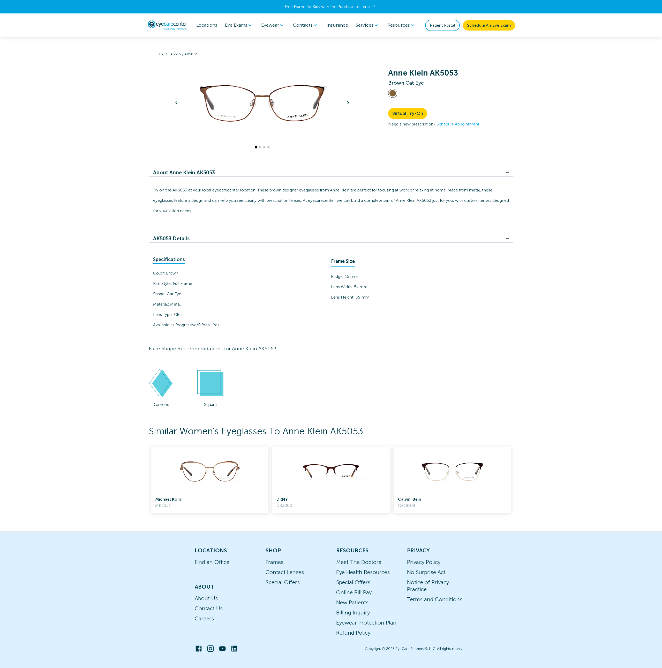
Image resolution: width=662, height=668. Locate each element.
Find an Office (212, 562)
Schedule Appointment (458, 124)
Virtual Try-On (407, 113)
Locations (206, 25)
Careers (204, 618)
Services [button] (364, 25)
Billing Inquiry (353, 612)
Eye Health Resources (363, 572)
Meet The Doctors (358, 562)
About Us (206, 598)
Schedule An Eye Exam (489, 25)
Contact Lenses (285, 572)
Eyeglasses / (171, 54)
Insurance (337, 25)
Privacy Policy (423, 562)
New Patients (352, 602)
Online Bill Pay (354, 592)
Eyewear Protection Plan (366, 622)
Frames (274, 562)
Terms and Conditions (434, 599)
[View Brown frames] (392, 93)
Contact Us (209, 608)
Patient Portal (442, 25)
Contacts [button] (303, 25)
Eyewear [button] (270, 25)
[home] (167, 25)
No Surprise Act (426, 572)
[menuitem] (239, 25)
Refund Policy (353, 632)
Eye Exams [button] (236, 25)
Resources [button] (398, 25)
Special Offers (283, 582)
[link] (209, 480)
